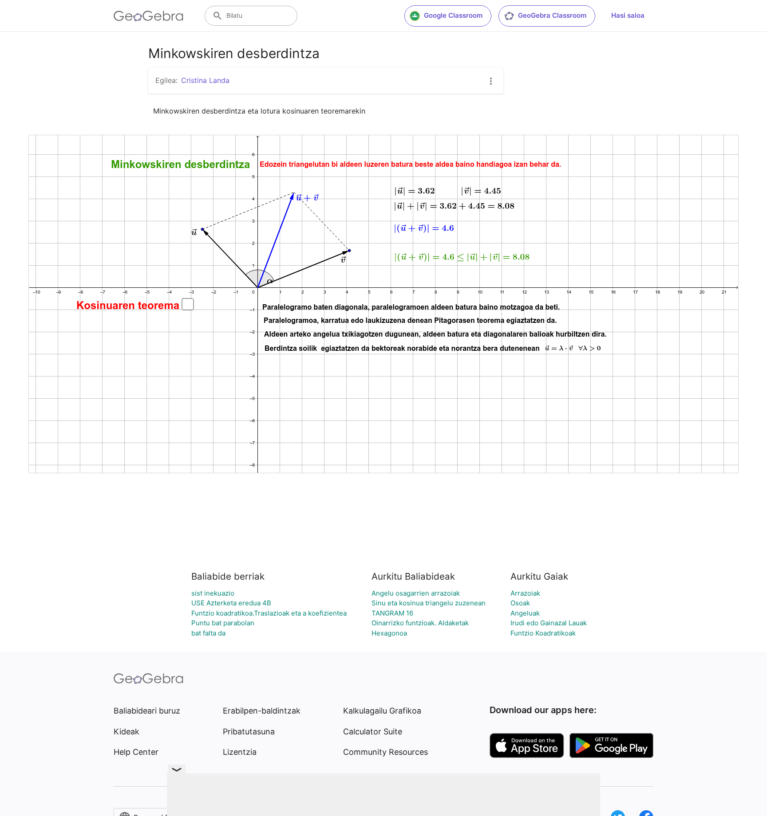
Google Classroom (453, 15)
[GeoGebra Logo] (148, 16)
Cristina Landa (205, 80)
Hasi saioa (627, 15)
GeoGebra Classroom (552, 15)
